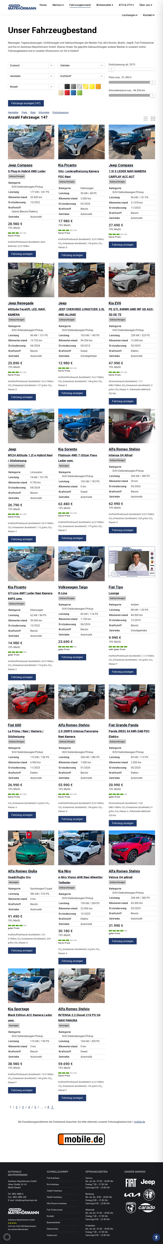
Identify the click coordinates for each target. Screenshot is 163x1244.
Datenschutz (52, 1229)
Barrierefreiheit (53, 1222)
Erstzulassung (60, 112)
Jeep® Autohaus (54, 1191)
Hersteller (13, 112)
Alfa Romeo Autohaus (57, 1203)
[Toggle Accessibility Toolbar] (156, 1237)
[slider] (111, 69)
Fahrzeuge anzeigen (26, 103)
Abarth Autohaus (54, 1197)
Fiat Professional (54, 1210)
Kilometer (44, 112)
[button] (51, 65)
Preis (24, 112)
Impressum (52, 1235)
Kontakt (50, 1216)
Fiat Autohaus (53, 1178)
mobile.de (139, 1121)
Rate (32, 112)
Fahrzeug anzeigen (22, 253)
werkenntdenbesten (19, 1229)
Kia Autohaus (53, 1184)
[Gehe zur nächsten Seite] (52, 1107)
